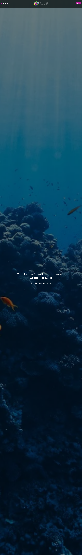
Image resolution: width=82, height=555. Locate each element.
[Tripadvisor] (7, 3)
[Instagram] (3, 3)
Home (11, 7)
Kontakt (67, 7)
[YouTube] (5, 3)
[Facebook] (1, 3)
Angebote (51, 7)
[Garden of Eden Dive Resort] (41, 3)
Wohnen (27, 7)
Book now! (79, 3)
